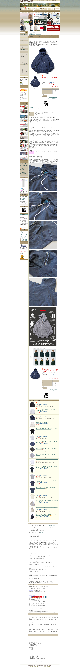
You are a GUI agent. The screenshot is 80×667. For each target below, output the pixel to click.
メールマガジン (24, 77)
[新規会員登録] (23, 91)
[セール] (53, 30)
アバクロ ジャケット (24, 234)
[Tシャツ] (40, 24)
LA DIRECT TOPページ (32, 32)
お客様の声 (53, 0)
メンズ (46, 525)
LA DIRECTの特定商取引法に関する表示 (42, 665)
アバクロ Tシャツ (23, 238)
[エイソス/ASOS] (43, 10)
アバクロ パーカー (23, 236)
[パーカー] (26, 24)
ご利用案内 (47, 0)
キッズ (54, 525)
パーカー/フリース (23, 53)
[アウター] (53, 24)
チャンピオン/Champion (23, 34)
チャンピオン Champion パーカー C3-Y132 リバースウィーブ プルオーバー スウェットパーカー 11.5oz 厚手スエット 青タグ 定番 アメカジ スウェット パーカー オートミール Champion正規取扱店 (47, 508)
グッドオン (21, 40)
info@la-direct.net (23, 199)
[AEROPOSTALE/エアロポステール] (23, 10)
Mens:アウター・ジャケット (24, 164)
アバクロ (22, 231)
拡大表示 (36, 88)
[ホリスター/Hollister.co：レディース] (30, 12)
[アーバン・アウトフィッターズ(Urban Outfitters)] (37, 10)
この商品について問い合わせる (53, 97)
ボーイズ (52, 525)
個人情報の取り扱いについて (32, 665)
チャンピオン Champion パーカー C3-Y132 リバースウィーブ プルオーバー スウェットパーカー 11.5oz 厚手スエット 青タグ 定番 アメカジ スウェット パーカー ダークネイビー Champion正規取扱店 (47, 515)
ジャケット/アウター (24, 71)
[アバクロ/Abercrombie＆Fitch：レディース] (23, 12)
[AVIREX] (26, 30)
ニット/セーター (23, 56)
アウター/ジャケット (24, 54)
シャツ (22, 55)
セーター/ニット (23, 72)
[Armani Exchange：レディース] (43, 12)
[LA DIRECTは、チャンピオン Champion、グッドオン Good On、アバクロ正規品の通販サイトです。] (26, 1)
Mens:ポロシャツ (22, 168)
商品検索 (23, 31)
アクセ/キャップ (23, 62)
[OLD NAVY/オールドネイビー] (30, 10)
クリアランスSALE (23, 64)
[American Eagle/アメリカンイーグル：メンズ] (37, 8)
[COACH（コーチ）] (56, 8)
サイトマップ (57, 0)
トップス (22, 46)
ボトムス (22, 47)
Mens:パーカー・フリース (24, 165)
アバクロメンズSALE (24, 63)
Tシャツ (22, 41)
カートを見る (36, 0)
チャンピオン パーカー (24, 240)
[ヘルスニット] (40, 30)
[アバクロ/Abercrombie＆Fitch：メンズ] (23, 8)
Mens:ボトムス (22, 172)
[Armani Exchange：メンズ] (50, 8)
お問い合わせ (50, 0)
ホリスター (22, 232)
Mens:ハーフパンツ (23, 173)
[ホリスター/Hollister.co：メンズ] (30, 8)
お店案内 (50, 665)
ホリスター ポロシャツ (24, 239)
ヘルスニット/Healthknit (22, 49)
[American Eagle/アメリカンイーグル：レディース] (37, 12)
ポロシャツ (22, 58)
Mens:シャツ (22, 169)
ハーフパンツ (23, 39)
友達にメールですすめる (52, 98)
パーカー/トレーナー (24, 35)
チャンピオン (22, 233)
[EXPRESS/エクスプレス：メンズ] (43, 8)
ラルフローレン (23, 235)
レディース (48, 525)
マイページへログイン (42, 0)
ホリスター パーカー (24, 237)
